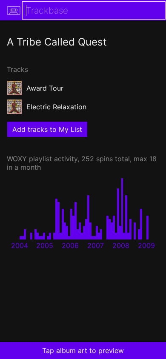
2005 (44, 245)
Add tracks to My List (47, 129)
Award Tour (44, 88)
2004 (19, 245)
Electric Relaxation (56, 107)
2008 (120, 245)
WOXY (17, 158)
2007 (95, 245)
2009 (146, 245)
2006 (70, 245)
